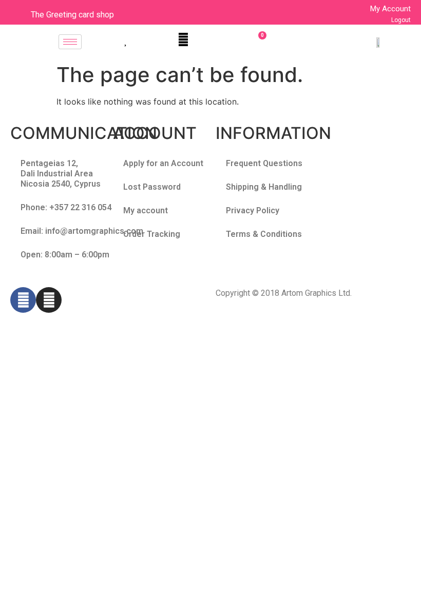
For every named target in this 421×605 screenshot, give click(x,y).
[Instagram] (49, 300)
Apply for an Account (163, 163)
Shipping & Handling (264, 187)
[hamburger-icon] (70, 41)
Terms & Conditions (264, 234)
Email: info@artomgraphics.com (82, 231)
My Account (390, 8)
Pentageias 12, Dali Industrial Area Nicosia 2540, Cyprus (61, 173)
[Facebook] (23, 300)
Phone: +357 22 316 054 (66, 207)
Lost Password (152, 187)
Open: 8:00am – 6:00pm (65, 254)
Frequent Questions (264, 163)
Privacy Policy (252, 210)
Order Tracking (151, 234)
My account (145, 210)
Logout (401, 20)
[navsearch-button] (183, 39)
